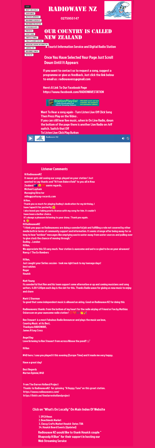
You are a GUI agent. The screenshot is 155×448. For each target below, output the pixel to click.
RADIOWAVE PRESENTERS (33, 24)
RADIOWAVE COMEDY (32, 51)
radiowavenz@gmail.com (74, 79)
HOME (27, 6)
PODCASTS (29, 31)
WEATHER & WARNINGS (32, 17)
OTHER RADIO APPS (31, 27)
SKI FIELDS (29, 55)
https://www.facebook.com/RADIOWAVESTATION (73, 91)
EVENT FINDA (30, 34)
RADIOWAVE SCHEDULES (33, 20)
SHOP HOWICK (30, 13)
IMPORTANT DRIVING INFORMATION (37, 44)
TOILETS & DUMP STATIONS (34, 41)
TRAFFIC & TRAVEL (31, 38)
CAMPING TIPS (30, 48)
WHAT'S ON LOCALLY (32, 10)
